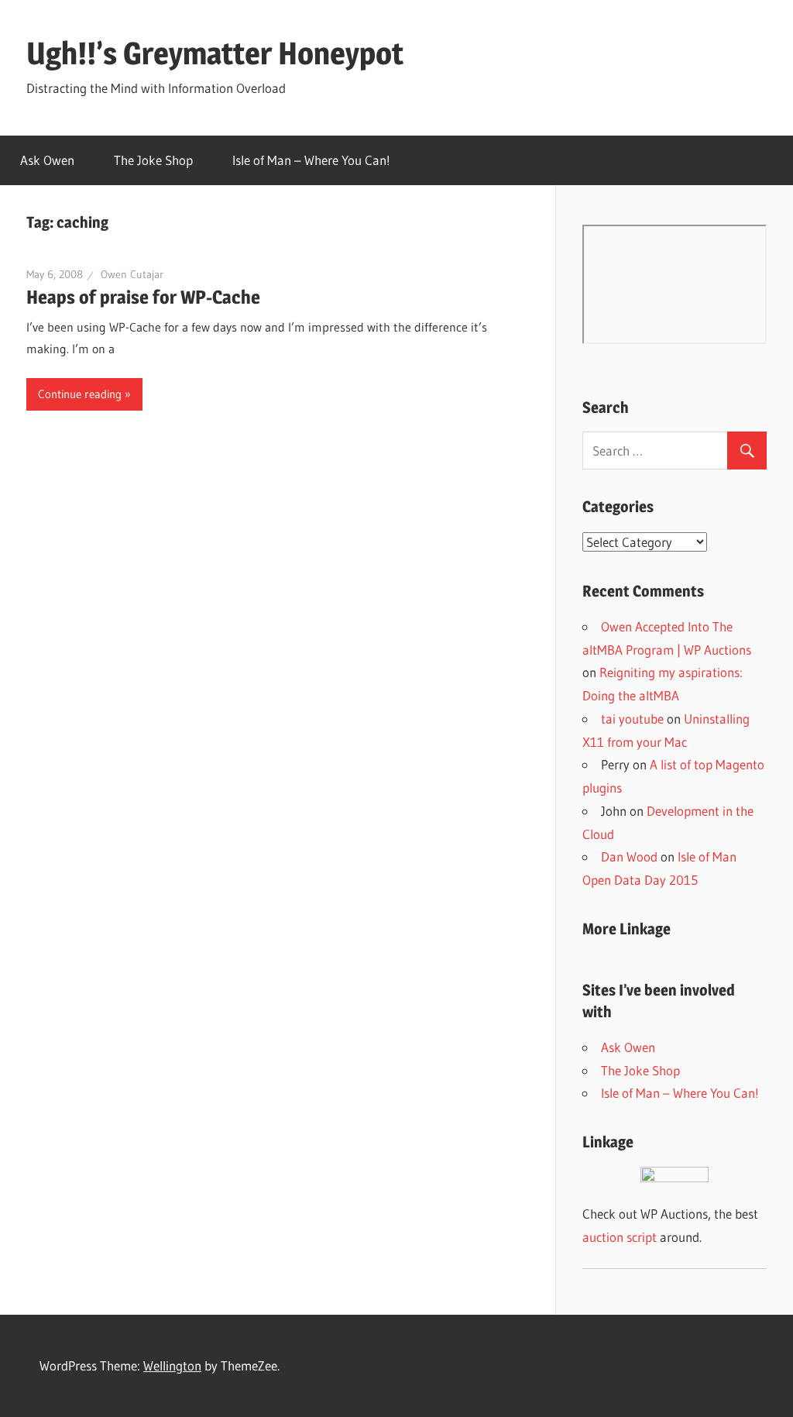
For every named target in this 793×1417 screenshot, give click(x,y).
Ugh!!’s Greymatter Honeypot (214, 53)
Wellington (172, 1365)
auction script (619, 1237)
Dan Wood (629, 856)
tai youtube (632, 718)
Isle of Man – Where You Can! (311, 160)
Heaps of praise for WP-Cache (143, 297)
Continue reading (80, 394)
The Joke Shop (153, 160)
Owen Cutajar (132, 274)
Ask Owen (47, 160)
